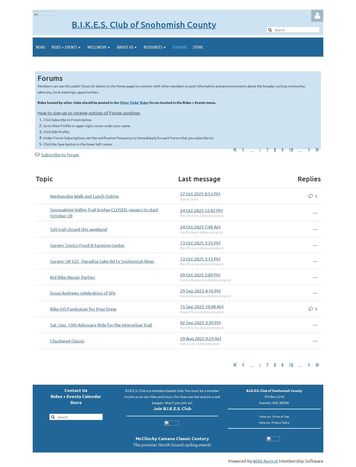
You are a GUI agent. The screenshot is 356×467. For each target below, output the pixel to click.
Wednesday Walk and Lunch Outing (84, 196)
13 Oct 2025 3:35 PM (200, 242)
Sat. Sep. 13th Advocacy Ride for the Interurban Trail (101, 324)
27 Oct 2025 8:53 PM (200, 193)
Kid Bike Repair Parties (72, 277)
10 (291, 150)
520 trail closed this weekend (78, 229)
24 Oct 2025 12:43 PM (201, 210)
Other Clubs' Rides (134, 102)
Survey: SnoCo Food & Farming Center (87, 245)
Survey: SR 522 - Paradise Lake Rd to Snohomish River (102, 261)
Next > (309, 150)
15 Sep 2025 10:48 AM (202, 306)
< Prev (243, 150)
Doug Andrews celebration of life (83, 292)
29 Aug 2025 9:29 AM (200, 338)
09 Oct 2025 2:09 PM (200, 274)
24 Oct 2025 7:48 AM (200, 226)
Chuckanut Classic (67, 340)
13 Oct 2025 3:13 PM (200, 258)
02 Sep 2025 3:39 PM (200, 322)
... (252, 150)
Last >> (317, 150)
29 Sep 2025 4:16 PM (200, 290)
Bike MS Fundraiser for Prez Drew (83, 308)
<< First (234, 150)
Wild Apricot (265, 460)
